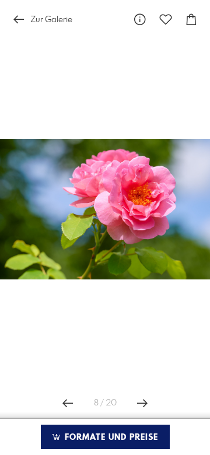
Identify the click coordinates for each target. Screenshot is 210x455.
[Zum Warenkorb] (191, 19)
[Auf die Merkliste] (166, 19)
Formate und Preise (110, 437)
